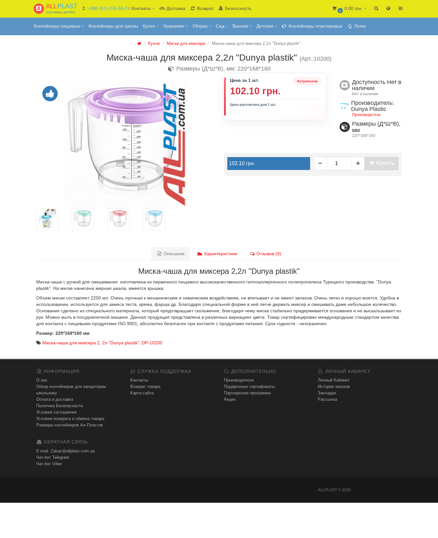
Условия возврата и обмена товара (70, 418)
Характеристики (220, 253)
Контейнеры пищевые (57, 26)
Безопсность (237, 8)
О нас (41, 380)
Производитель (366, 115)
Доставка (175, 8)
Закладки (327, 393)
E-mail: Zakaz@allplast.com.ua (65, 451)
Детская (265, 26)
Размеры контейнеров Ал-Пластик (69, 425)
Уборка (200, 26)
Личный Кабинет (334, 380)
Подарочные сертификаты (249, 386)
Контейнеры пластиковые (314, 26)
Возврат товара (145, 386)
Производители (239, 380)
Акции (229, 399)
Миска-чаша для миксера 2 (71, 342)
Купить (385, 163)
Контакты (139, 380)
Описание (173, 253)
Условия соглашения (56, 412)
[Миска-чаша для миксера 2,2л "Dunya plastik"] (125, 144)
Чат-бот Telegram (52, 457)
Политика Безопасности (59, 405)
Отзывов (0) (268, 253)
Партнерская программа (247, 393)
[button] (349, 9)
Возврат (205, 8)
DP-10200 (152, 342)
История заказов (334, 386)
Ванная (240, 26)
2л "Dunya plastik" (120, 342)
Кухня (149, 26)
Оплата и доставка (54, 399)
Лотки (359, 26)
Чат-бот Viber (49, 463)
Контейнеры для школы (113, 26)
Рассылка (327, 399)
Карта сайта (142, 393)
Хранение (174, 26)
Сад (220, 26)
